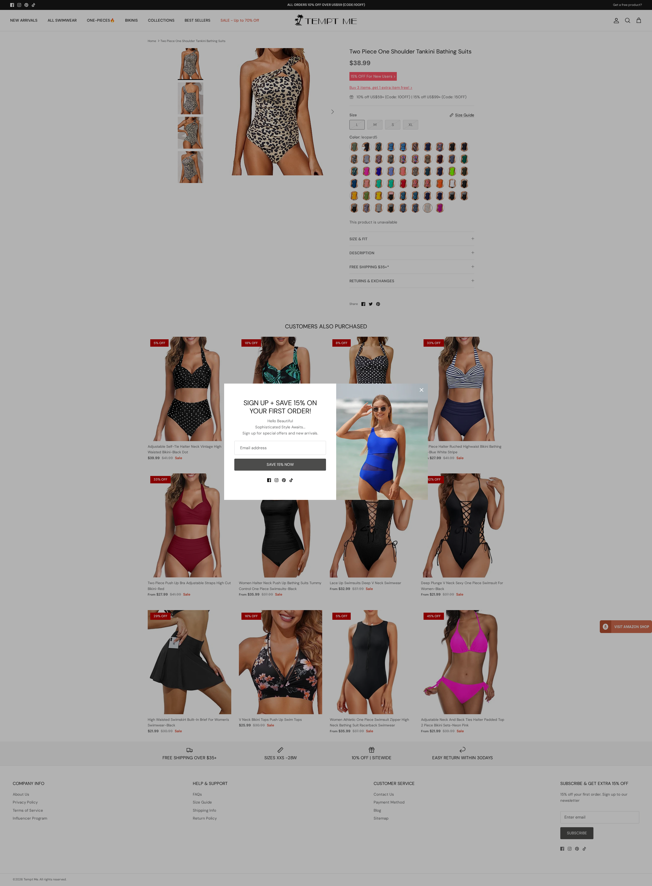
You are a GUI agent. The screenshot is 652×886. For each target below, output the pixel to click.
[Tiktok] (291, 480)
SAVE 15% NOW (280, 464)
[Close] (421, 390)
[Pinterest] (284, 480)
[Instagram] (276, 480)
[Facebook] (269, 480)
